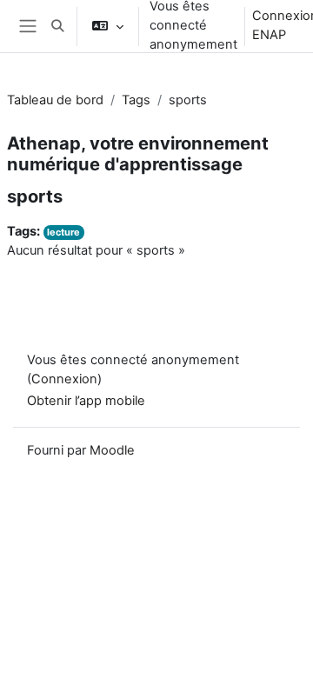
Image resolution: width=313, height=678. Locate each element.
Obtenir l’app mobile (86, 401)
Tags (136, 100)
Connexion (64, 379)
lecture (63, 232)
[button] (57, 26)
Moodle (112, 450)
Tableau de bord (55, 100)
